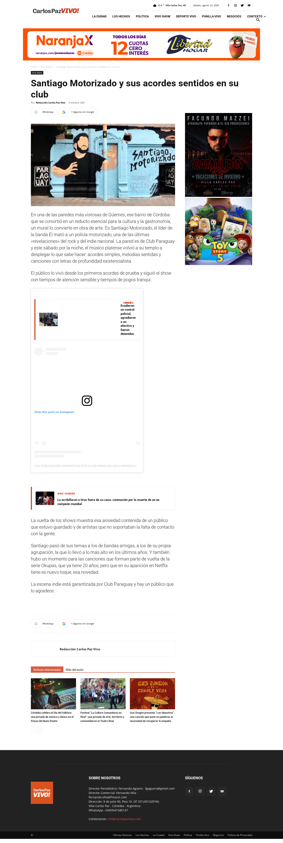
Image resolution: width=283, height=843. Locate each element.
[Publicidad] (141, 44)
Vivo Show (162, 16)
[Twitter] (242, 5)
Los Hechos (121, 16)
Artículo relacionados (47, 669)
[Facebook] (228, 5)
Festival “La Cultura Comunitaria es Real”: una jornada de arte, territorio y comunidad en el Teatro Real (102, 717)
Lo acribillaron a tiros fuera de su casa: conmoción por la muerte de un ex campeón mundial (108, 502)
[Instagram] (235, 5)
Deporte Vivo (186, 16)
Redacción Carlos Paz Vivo (50, 102)
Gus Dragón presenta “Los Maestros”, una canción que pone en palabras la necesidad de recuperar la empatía (152, 717)
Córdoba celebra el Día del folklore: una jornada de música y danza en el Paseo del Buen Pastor (52, 717)
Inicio (34, 67)
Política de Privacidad (240, 835)
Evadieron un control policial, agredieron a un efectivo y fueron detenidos (128, 320)
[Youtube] (249, 5)
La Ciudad (99, 16)
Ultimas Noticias (122, 835)
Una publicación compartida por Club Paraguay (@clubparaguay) (87, 466)
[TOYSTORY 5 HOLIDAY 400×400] (218, 264)
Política (142, 16)
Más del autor (75, 669)
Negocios (234, 16)
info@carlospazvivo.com (124, 819)
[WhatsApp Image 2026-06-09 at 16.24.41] (218, 196)
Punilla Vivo (211, 16)
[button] (258, 20)
